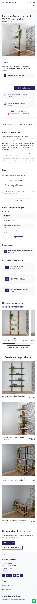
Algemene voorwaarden (18, 599)
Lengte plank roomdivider (15, 76)
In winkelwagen (25, 88)
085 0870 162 (7, 569)
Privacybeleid (6, 599)
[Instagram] (7, 575)
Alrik (10, 21)
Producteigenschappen (25, 124)
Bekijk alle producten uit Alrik (18, 347)
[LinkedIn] (10, 575)
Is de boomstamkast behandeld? (15, 180)
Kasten (6, 12)
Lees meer (18, 163)
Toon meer (18, 200)
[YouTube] (18, 575)
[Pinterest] (14, 575)
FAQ (15, 124)
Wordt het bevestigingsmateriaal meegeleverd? (15, 186)
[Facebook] (3, 575)
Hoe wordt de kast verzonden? (15, 175)
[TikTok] (21, 575)
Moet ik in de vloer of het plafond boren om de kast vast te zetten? (20, 192)
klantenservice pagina (16, 535)
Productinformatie (7, 124)
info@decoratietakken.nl (12, 548)
